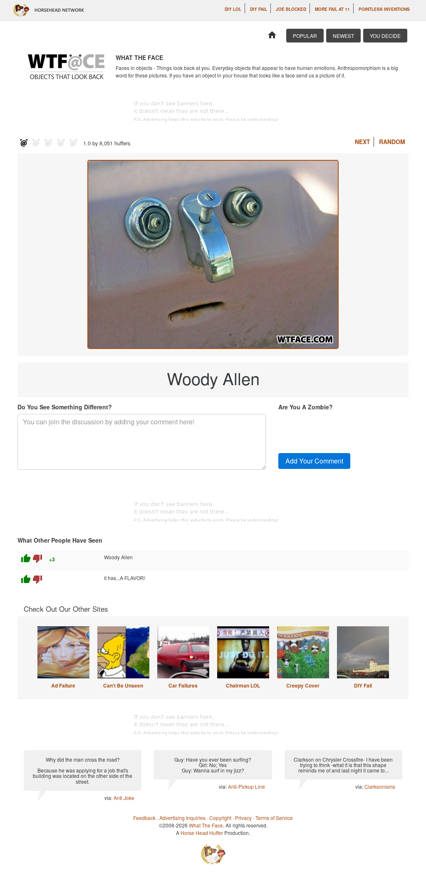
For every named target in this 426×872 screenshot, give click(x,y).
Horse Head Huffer (202, 832)
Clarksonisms (379, 786)
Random (392, 141)
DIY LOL (233, 9)
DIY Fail (258, 9)
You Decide (385, 35)
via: (109, 797)
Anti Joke (124, 797)
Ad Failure (63, 685)
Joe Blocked (291, 9)
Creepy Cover (303, 685)
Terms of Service (274, 817)
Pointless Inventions (384, 9)
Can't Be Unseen (123, 685)
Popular (305, 35)
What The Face (206, 825)
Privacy (243, 817)
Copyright (220, 817)
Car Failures (183, 685)
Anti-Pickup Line (246, 786)
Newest (343, 35)
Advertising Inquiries (182, 817)
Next (362, 141)
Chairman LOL (243, 685)
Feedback (144, 817)
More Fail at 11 (332, 9)
